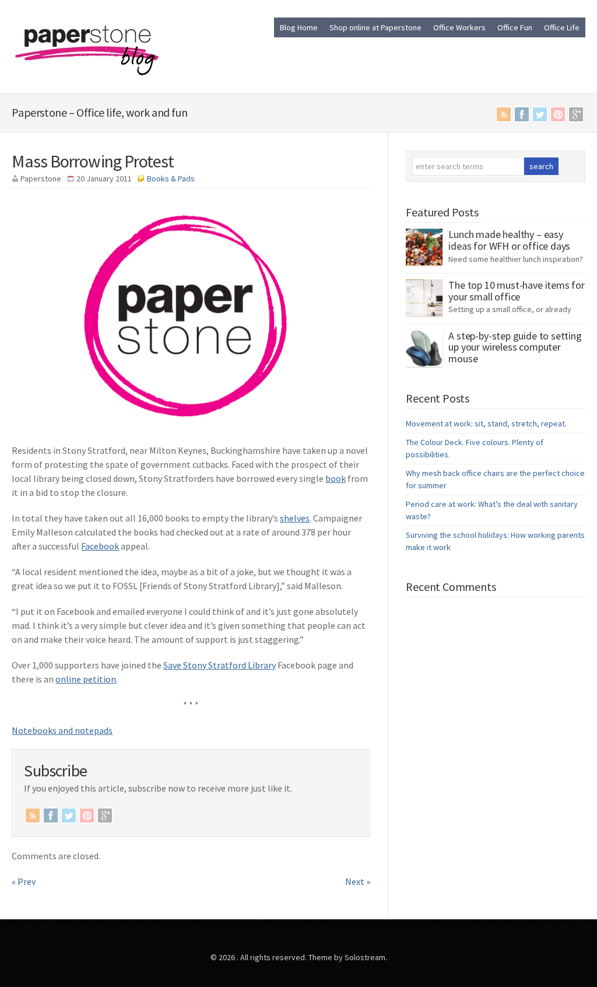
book (335, 478)
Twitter (540, 114)
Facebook (522, 114)
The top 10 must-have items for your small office (516, 290)
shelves (295, 518)
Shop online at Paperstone (375, 27)
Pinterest (558, 114)
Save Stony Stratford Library (219, 665)
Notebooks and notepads (62, 730)
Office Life (562, 27)
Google (576, 114)
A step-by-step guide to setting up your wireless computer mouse (514, 347)
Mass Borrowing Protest (92, 161)
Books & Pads (171, 178)
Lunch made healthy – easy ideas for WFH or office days (509, 240)
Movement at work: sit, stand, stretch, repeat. (486, 423)
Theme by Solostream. (347, 957)
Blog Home (299, 27)
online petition (85, 679)
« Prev (24, 881)
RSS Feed (504, 114)
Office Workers (459, 27)
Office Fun (514, 27)
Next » (357, 881)
